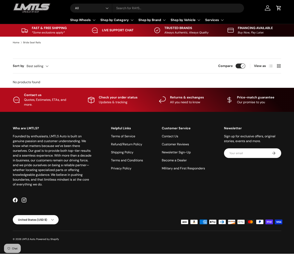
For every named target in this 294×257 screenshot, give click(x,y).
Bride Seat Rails (32, 42)
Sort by (18, 66)
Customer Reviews (175, 144)
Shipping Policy (122, 152)
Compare (225, 66)
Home (16, 42)
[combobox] (157, 8)
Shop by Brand (149, 20)
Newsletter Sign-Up (176, 152)
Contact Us (170, 136)
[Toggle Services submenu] (222, 20)
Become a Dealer (174, 160)
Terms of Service (123, 136)
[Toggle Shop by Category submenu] (132, 20)
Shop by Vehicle (183, 20)
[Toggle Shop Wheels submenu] (94, 20)
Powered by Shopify (47, 239)
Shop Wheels (80, 20)
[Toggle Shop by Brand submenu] (164, 20)
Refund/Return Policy (126, 144)
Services (212, 20)
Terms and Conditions (127, 160)
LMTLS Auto (28, 239)
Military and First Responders (183, 168)
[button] (278, 8)
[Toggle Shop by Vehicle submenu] (198, 20)
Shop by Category (114, 20)
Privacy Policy (121, 168)
